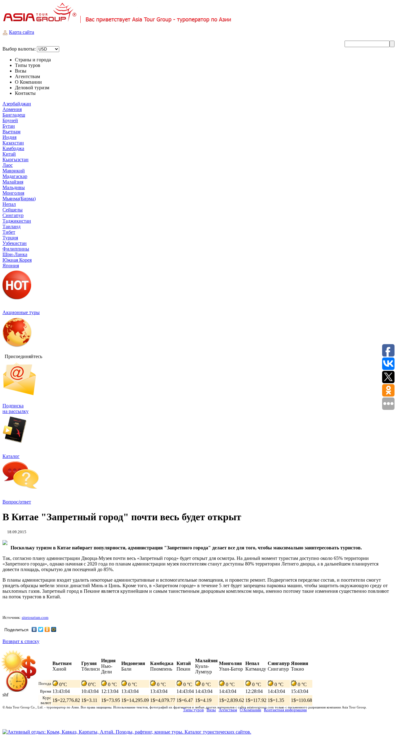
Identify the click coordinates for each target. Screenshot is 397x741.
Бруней (10, 120)
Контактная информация (285, 710)
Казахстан (13, 142)
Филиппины (15, 248)
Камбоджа (13, 148)
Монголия (13, 193)
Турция (10, 237)
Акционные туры (21, 312)
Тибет (8, 232)
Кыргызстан (15, 159)
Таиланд (11, 226)
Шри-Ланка (14, 254)
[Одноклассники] (47, 629)
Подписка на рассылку (15, 408)
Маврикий (13, 170)
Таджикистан (16, 221)
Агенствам (228, 710)
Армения (12, 109)
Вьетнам (11, 131)
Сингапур (13, 215)
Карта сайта (21, 32)
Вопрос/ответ (16, 501)
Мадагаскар (14, 176)
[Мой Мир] (54, 629)
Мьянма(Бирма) (19, 198)
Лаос (7, 165)
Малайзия (12, 181)
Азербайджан (16, 103)
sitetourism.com (35, 617)
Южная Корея (17, 260)
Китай (9, 154)
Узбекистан (14, 243)
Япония (10, 265)
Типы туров (193, 710)
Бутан (8, 126)
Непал (9, 204)
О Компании (250, 710)
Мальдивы (13, 187)
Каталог (11, 456)
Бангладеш (13, 115)
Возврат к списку (20, 641)
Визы (211, 710)
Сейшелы (12, 209)
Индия (9, 137)
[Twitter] (41, 629)
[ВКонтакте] (34, 629)
